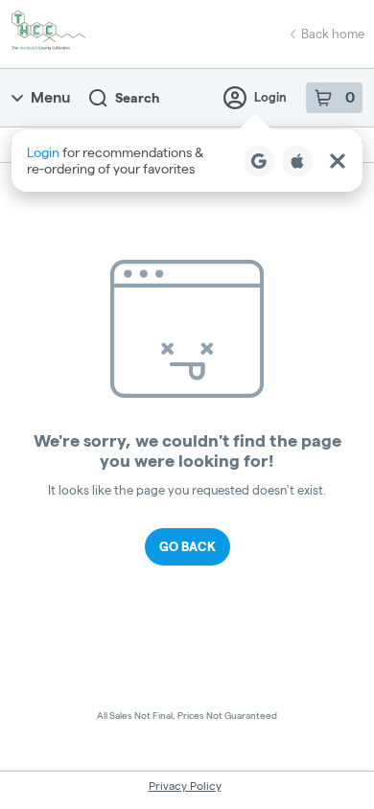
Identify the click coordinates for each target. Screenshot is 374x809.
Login (270, 97)
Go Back (187, 546)
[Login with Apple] (297, 161)
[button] (187, 160)
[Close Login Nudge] (337, 161)
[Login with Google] (259, 161)
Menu (50, 97)
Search (137, 97)
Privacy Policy (185, 785)
